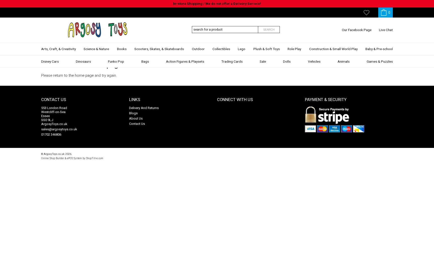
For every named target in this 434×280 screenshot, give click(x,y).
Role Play (294, 49)
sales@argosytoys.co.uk (59, 129)
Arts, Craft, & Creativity (58, 49)
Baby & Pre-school (379, 49)
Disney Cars (50, 61)
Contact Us (137, 123)
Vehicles (314, 61)
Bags (145, 61)
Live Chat (386, 30)
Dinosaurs (83, 61)
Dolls (287, 61)
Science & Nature (96, 49)
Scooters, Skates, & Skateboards (159, 49)
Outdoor (198, 49)
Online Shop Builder (52, 158)
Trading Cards (232, 61)
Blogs (133, 113)
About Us (136, 118)
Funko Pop (116, 61)
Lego (241, 49)
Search (269, 29)
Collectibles (221, 49)
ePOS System (74, 158)
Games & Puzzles (380, 61)
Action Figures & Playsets (185, 61)
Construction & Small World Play (333, 49)
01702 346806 (51, 134)
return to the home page (73, 75)
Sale (263, 61)
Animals (344, 61)
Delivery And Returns (144, 108)
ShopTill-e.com (94, 158)
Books (122, 49)
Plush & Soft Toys (266, 49)
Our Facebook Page (356, 30)
